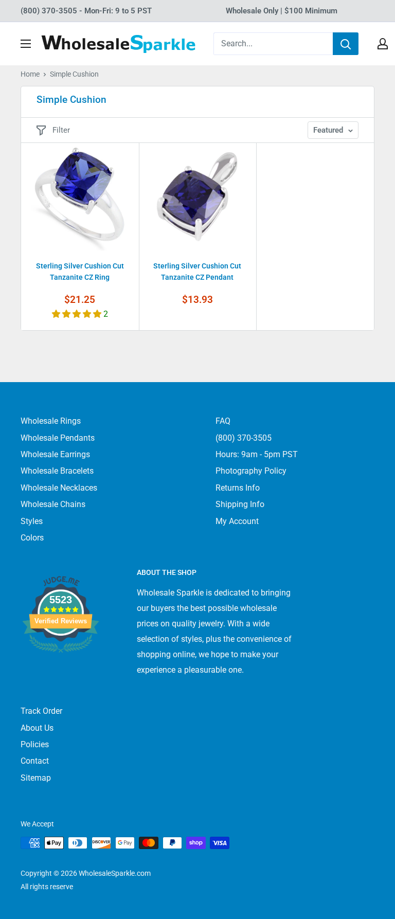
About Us (37, 728)
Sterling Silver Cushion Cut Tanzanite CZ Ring (80, 271)
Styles (32, 521)
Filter (61, 130)
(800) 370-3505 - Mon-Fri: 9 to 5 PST (86, 10)
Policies (35, 744)
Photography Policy (251, 471)
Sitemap (36, 778)
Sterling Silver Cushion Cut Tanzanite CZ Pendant (197, 271)
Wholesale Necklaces (59, 488)
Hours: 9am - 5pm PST (257, 454)
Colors (32, 538)
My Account (237, 521)
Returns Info (238, 488)
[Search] (345, 43)
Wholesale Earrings (55, 454)
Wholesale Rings (51, 421)
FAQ (223, 421)
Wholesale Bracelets (57, 471)
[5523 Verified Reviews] (61, 670)
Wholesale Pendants (58, 438)
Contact (35, 761)
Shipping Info (240, 504)
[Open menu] (26, 44)
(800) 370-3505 (244, 438)
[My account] (383, 43)
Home (30, 74)
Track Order (41, 711)
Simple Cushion (74, 74)
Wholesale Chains (53, 504)
